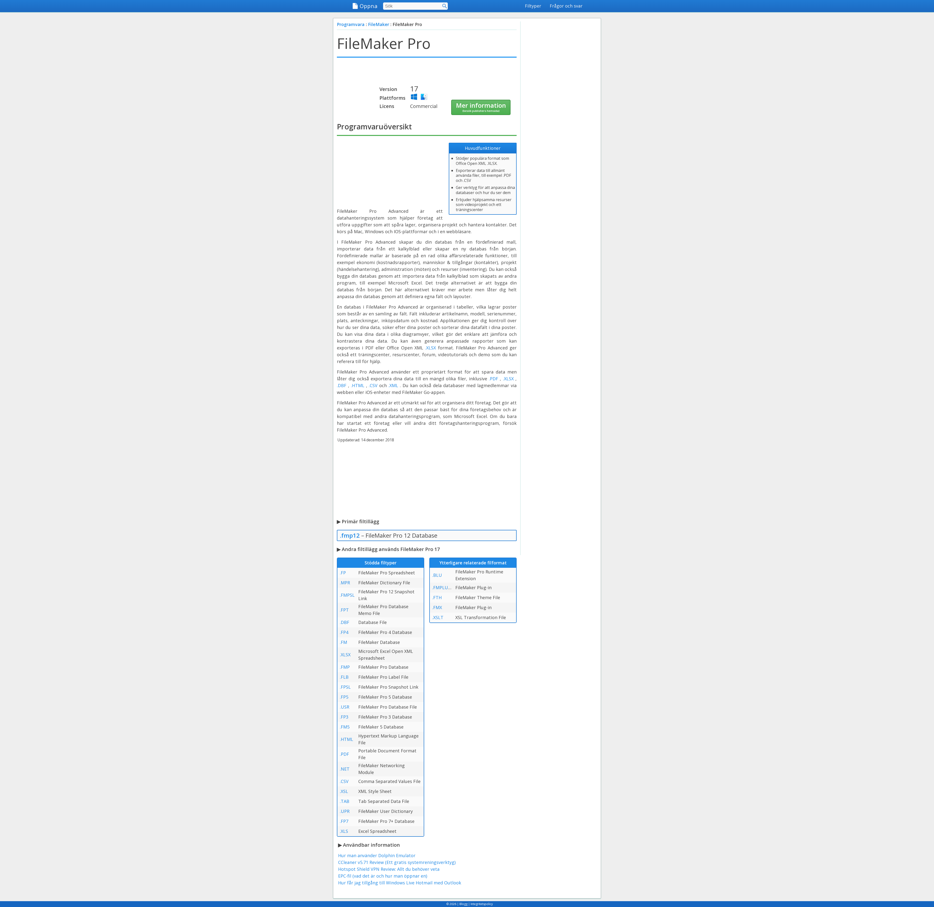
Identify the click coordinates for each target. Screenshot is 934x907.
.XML (393, 385)
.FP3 (344, 717)
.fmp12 (350, 535)
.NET (345, 769)
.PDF (493, 379)
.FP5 (344, 697)
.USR (344, 707)
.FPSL (345, 687)
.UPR (345, 811)
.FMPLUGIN (444, 587)
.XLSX (430, 348)
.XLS (344, 831)
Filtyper (533, 6)
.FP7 (344, 821)
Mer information (481, 107)
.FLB (344, 677)
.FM (343, 642)
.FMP (345, 667)
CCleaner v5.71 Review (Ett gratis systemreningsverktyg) (397, 862)
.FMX (437, 607)
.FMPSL (347, 595)
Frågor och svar (566, 6)
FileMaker (378, 24)
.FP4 (344, 632)
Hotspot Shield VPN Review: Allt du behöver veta (389, 869)
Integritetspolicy (482, 904)
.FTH (437, 597)
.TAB (344, 801)
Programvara (351, 24)
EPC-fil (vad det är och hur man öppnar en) (382, 876)
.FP (343, 573)
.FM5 (345, 727)
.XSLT (437, 617)
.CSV (373, 385)
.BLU (437, 575)
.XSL (344, 791)
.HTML (357, 385)
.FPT (344, 610)
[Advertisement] (427, 73)
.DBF (341, 385)
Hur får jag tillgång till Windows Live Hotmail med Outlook (399, 883)
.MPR (345, 583)
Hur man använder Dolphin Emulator (376, 855)
